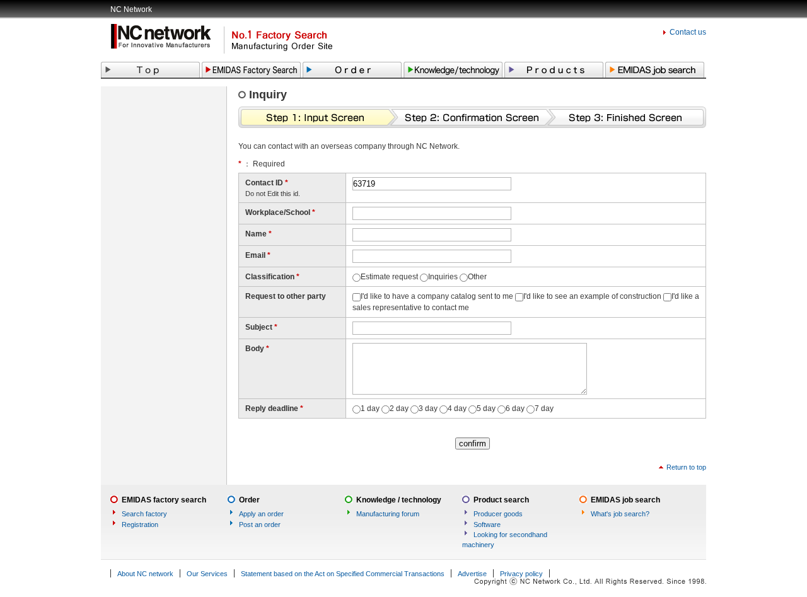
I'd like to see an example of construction (592, 296)
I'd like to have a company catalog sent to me (437, 296)
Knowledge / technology (398, 500)
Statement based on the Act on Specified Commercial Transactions (342, 573)
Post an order (260, 524)
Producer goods (498, 514)
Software (487, 524)
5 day (486, 408)
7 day (544, 408)
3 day (428, 408)
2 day (399, 408)
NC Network (131, 9)
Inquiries (443, 276)
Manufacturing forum (387, 514)
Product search (501, 500)
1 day (370, 408)
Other (477, 276)
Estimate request (389, 276)
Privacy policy (521, 573)
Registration (140, 524)
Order (249, 500)
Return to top (686, 467)
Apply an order (261, 514)
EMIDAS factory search (164, 500)
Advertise (472, 573)
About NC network (145, 573)
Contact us (688, 32)
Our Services (207, 573)
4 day (457, 408)
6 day (515, 408)
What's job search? (620, 514)
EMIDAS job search (625, 500)
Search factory (144, 514)
